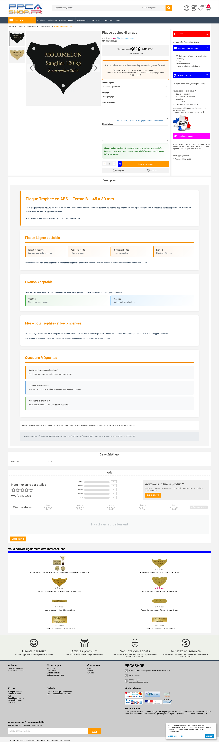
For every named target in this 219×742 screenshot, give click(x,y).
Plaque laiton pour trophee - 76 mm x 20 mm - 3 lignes (159, 610)
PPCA (36, 740)
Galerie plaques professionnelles (59, 692)
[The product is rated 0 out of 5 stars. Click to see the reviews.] (106, 38)
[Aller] (94, 731)
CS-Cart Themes (64, 740)
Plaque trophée (45, 26)
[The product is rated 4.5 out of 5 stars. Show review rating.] (159, 588)
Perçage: (105, 93)
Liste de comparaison (55, 675)
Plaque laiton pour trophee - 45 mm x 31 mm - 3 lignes (159, 591)
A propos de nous (15, 692)
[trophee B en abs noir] (63, 68)
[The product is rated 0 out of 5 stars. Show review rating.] (59, 569)
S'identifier (51, 668)
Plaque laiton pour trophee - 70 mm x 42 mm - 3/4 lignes (159, 572)
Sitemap (11, 702)
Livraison (89, 668)
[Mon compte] (186, 8)
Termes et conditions (16, 671)
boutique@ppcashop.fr (138, 682)
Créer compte (52, 671)
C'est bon (209, 736)
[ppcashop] (25, 8)
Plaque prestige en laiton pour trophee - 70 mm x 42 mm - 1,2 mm (59, 591)
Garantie (89, 671)
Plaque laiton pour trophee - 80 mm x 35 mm (59, 629)
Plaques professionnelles (26, 26)
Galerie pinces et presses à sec (59, 694)
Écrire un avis (129, 38)
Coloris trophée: (108, 82)
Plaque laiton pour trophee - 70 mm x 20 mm (159, 629)
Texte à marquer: (108, 103)
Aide (10, 696)
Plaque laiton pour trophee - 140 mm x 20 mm (59, 610)
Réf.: (103, 41)
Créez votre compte (15, 668)
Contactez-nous (14, 694)
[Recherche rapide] (169, 8)
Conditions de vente (16, 698)
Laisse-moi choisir (175, 736)
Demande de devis (15, 700)
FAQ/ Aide (90, 673)
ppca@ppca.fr (134, 680)
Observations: (107, 124)
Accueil (11, 26)
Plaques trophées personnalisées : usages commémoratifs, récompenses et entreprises (59, 572)
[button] (135, 86)
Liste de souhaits (53, 673)
